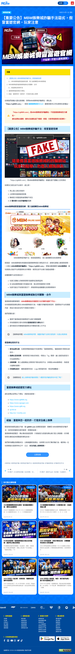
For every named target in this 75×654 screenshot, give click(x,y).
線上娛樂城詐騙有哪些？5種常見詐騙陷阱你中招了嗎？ (42, 377)
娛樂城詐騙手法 (26, 463)
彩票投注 (6, 622)
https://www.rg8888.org (18, 400)
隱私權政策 (58, 618)
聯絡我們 (58, 628)
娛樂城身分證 (24, 628)
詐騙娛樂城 (49, 463)
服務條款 (58, 622)
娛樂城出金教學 (42, 626)
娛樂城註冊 (41, 618)
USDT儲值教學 (42, 624)
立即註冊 (37, 455)
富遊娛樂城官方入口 (35, 104)
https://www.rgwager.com (19, 403)
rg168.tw (13, 410)
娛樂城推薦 (24, 624)
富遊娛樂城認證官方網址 (17, 91)
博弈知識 (23, 618)
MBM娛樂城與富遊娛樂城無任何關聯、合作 (23, 84)
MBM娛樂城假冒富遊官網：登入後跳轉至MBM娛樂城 (28, 81)
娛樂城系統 (24, 620)
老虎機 (5, 620)
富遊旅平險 (58, 631)
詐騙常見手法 (59, 463)
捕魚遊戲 (6, 628)
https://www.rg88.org (17, 406)
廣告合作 (58, 626)
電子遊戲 (6, 624)
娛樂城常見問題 (42, 631)
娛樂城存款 (41, 622)
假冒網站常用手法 (17, 87)
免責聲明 (58, 624)
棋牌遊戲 (6, 626)
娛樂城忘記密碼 (42, 629)
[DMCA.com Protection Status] (65, 650)
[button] (72, 3)
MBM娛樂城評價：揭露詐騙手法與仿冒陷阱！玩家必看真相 (45, 334)
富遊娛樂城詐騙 (38, 463)
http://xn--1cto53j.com (18, 413)
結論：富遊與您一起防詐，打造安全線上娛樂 (23, 94)
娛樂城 (8, 463)
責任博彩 (58, 620)
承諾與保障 (58, 629)
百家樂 (5, 618)
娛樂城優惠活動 (42, 620)
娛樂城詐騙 (6, 12)
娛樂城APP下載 (42, 628)
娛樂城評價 (24, 626)
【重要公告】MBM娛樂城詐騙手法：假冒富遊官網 (25, 78)
